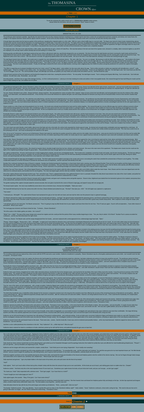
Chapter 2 (78, 401)
